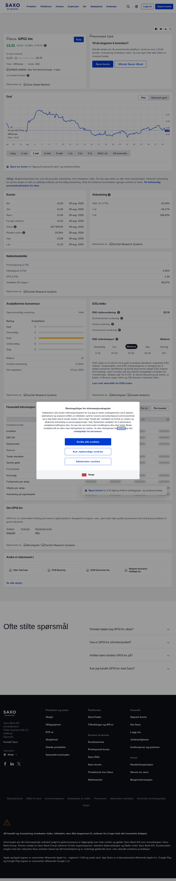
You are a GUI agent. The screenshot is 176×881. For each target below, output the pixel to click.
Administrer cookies (88, 461)
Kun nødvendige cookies (88, 451)
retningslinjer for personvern (95, 431)
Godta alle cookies (88, 441)
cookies (69, 431)
